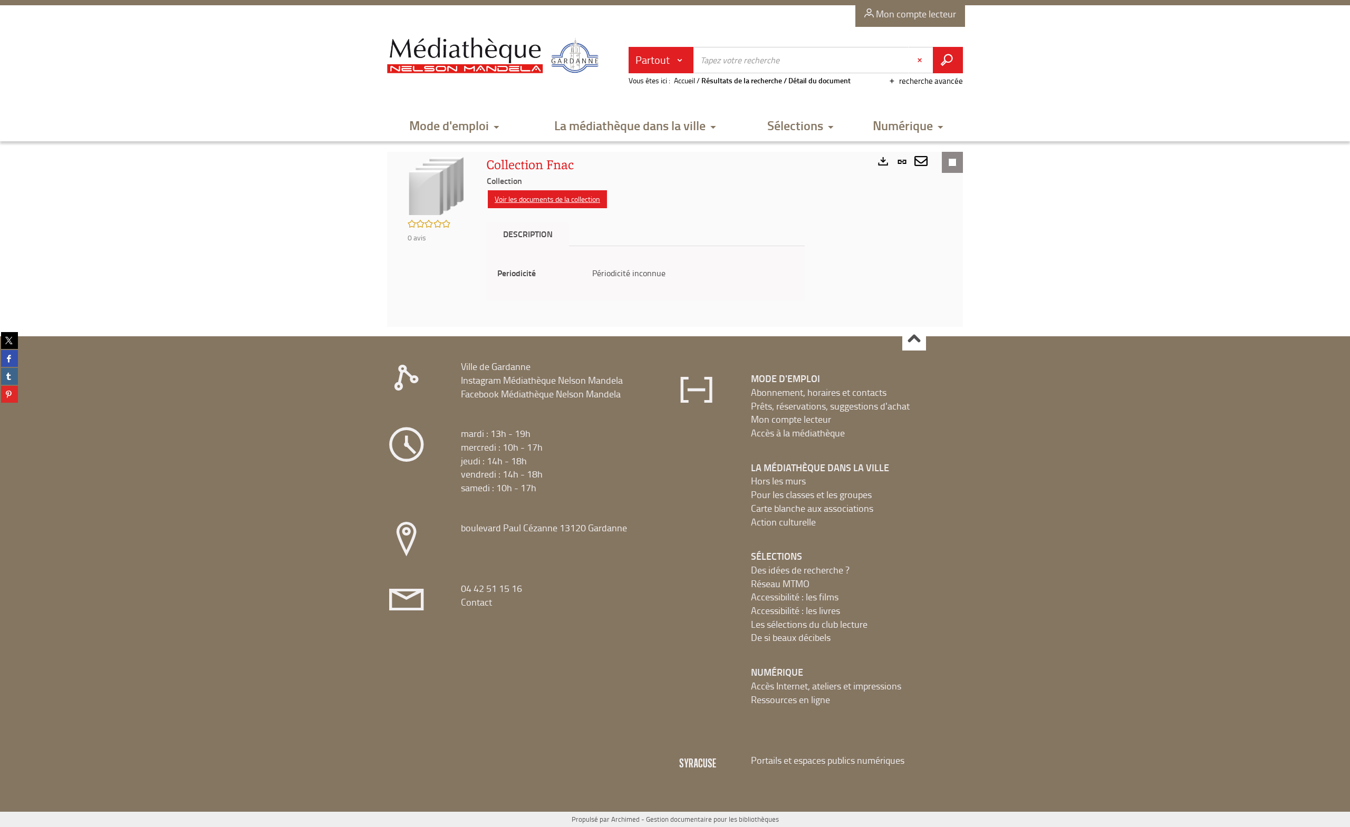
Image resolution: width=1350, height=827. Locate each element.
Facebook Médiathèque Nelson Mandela (541, 393)
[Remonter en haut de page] (914, 339)
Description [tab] (528, 234)
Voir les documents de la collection (547, 199)
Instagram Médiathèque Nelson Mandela (542, 380)
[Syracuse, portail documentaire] (495, 55)
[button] (454, 126)
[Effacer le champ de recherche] (920, 60)
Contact (476, 602)
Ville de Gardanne (496, 366)
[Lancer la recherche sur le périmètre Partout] (948, 60)
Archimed (625, 819)
